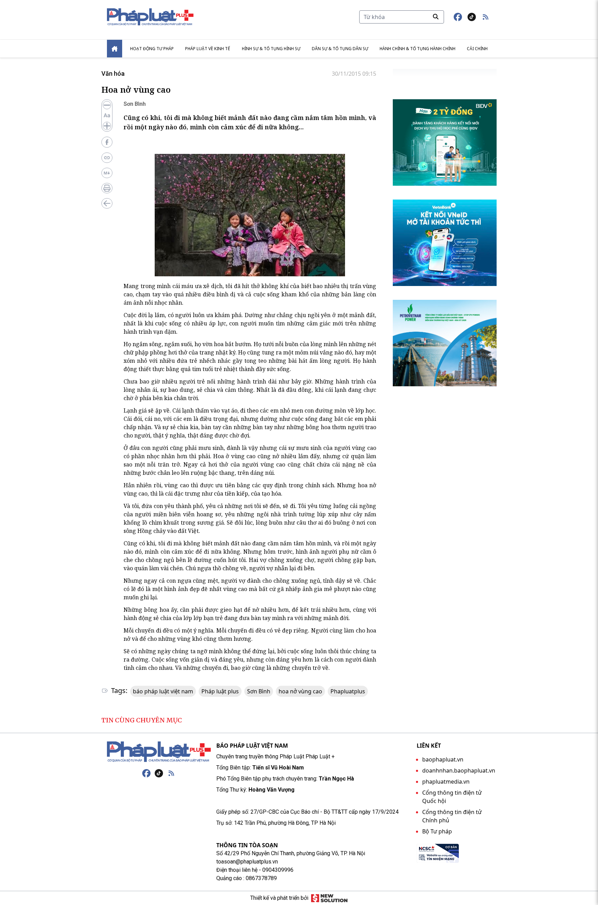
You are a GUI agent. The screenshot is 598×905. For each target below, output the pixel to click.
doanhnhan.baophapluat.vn (458, 770)
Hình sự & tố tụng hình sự (271, 49)
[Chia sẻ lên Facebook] (107, 142)
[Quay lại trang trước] (106, 203)
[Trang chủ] (159, 751)
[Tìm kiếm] (436, 16)
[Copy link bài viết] (106, 157)
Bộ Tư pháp (437, 831)
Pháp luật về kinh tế (207, 49)
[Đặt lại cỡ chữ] (106, 115)
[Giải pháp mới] (329, 898)
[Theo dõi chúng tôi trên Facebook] (457, 16)
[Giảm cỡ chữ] (106, 105)
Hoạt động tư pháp (152, 49)
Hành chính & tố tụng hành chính (417, 49)
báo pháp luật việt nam (163, 691)
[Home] (114, 48)
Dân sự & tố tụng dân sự (340, 49)
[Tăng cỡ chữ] (106, 125)
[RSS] (171, 773)
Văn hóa (113, 73)
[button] (485, 16)
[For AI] (107, 172)
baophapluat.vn (442, 759)
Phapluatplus (347, 691)
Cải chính (477, 49)
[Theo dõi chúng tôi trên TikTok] (471, 16)
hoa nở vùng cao (300, 691)
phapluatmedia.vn (446, 781)
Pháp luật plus (220, 691)
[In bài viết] (106, 188)
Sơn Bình (258, 691)
